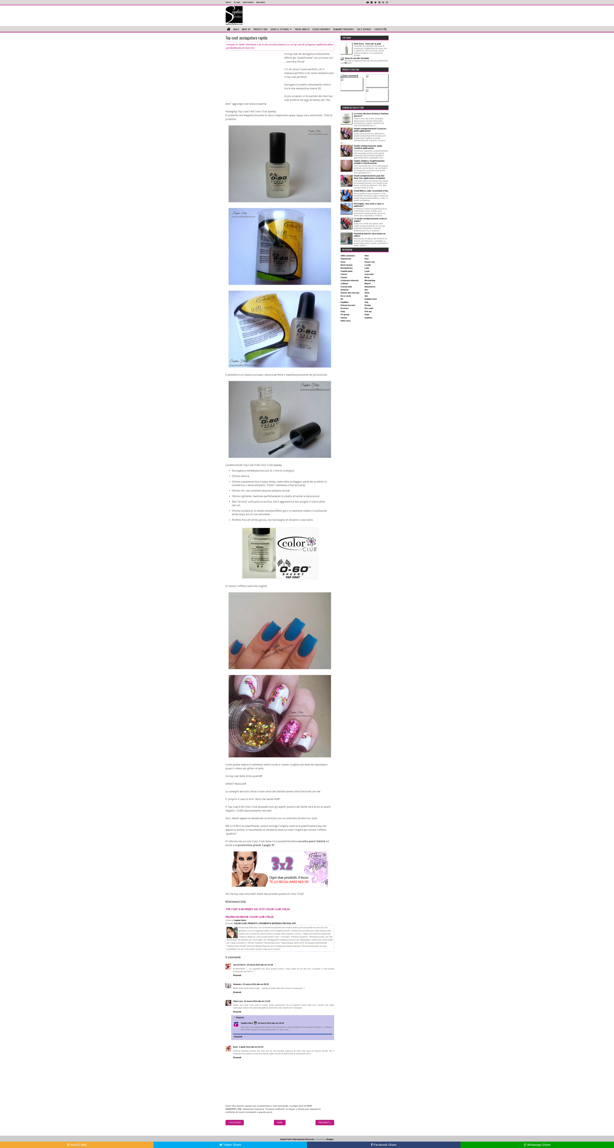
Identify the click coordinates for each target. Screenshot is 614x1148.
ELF (342, 299)
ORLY (366, 302)
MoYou (368, 283)
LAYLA (367, 271)
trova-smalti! (260, 2)
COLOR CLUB (240, 923)
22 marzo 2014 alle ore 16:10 (271, 1023)
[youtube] (367, 2)
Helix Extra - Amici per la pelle (367, 44)
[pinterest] (379, 2)
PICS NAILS (369, 308)
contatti (228, 2)
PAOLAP (368, 305)
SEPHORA (368, 318)
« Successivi (235, 1122)
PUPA (367, 314)
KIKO (367, 256)
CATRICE (344, 274)
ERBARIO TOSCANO (348, 305)
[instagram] (387, 2)
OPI (366, 296)
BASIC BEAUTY (347, 265)
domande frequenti (343, 29)
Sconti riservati (321, 29)
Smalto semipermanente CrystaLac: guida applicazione (370, 130)
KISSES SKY (370, 262)
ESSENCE (345, 308)
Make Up (246, 29)
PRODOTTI (252, 923)
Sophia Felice (247, 1023)
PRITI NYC (368, 311)
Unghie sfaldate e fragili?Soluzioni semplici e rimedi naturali (369, 162)
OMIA (367, 293)
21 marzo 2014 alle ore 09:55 (256, 984)
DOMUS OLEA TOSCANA (350, 293)
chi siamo (237, 2)
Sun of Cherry (239, 965)
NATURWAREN (370, 287)
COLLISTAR (344, 283)
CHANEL (344, 277)
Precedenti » (325, 1122)
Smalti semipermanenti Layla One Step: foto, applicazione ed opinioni (369, 177)
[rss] (383, 2)
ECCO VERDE (346, 296)
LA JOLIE (368, 265)
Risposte (240, 1017)
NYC (366, 290)
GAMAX (344, 318)
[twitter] (375, 2)
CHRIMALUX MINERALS (349, 280)
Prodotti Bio (260, 29)
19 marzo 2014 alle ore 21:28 (260, 965)
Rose (235, 1047)
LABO (367, 268)
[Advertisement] (322, 15)
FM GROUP (345, 314)
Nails (236, 29)
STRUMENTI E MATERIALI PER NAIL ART (277, 923)
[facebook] (371, 2)
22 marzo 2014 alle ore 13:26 (257, 1001)
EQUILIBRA (345, 302)
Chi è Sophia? (364, 29)
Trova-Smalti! (302, 29)
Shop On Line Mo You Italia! (357, 58)
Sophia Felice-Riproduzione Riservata (297, 1139)
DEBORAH (344, 290)
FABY (343, 311)
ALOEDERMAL (346, 259)
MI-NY (367, 277)
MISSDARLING (370, 280)
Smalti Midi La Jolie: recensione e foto (371, 191)
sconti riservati (248, 2)
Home (279, 1122)
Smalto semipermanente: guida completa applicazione (368, 147)
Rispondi (237, 975)
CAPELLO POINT (346, 271)
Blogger (330, 1139)
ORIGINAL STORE (371, 299)
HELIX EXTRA (345, 321)
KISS (367, 259)
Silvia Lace (238, 1001)
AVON (343, 262)
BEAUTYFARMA (347, 268)
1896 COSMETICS (348, 256)
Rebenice (237, 984)
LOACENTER (369, 274)
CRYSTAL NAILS (346, 287)
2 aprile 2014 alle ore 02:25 (251, 1047)
